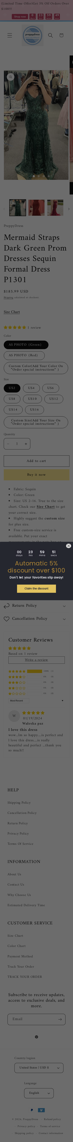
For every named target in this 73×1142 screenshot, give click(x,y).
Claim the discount (36, 588)
